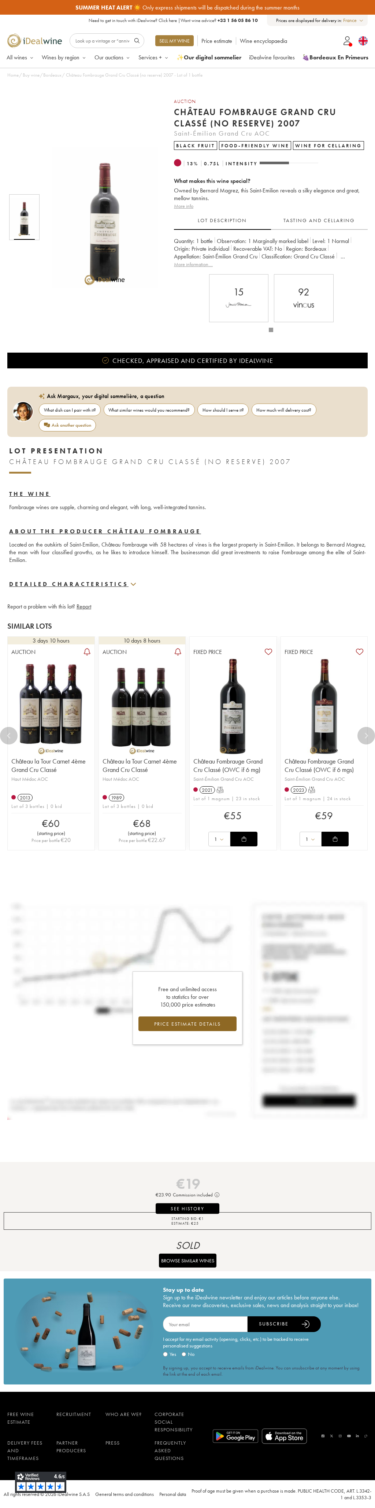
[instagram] (340, 1436)
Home (13, 75)
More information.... (193, 264)
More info (183, 206)
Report (84, 606)
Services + (150, 57)
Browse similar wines (187, 1260)
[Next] (366, 735)
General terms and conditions (124, 1494)
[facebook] (323, 1436)
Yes (173, 1354)
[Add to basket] (243, 839)
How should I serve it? (223, 410)
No (191, 1354)
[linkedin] (357, 1436)
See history (187, 1209)
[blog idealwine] (366, 1436)
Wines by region (60, 57)
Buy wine (31, 75)
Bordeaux (52, 75)
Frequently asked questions (170, 1450)
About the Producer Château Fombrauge (105, 531)
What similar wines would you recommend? (149, 410)
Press (112, 1442)
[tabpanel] (271, 253)
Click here (168, 20)
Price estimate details (187, 1023)
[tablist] (271, 221)
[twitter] (331, 1436)
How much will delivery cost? (283, 410)
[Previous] (9, 735)
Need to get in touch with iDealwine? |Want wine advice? (173, 20)
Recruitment (73, 1414)
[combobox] (353, 20)
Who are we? (123, 1414)
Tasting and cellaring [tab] (319, 220)
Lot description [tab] (222, 220)
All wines (17, 57)
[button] (100, 217)
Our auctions (108, 57)
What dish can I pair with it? (70, 410)
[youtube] (349, 1436)
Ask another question (71, 425)
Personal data (172, 1494)
